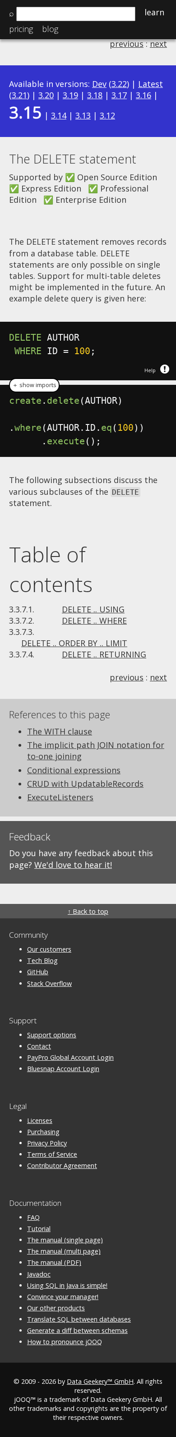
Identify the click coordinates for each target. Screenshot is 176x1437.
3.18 (94, 95)
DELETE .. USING (93, 609)
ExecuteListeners (60, 797)
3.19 (70, 95)
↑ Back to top (88, 911)
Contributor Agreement (62, 1165)
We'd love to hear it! (73, 864)
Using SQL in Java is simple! (67, 1285)
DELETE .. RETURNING (104, 654)
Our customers (49, 949)
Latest (150, 83)
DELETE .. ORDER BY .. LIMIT (74, 643)
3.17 (119, 95)
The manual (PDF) (54, 1262)
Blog (50, 28)
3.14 (58, 115)
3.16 (143, 95)
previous (127, 43)
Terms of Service (52, 1154)
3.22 (119, 83)
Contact (39, 1046)
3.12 (107, 115)
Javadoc (39, 1274)
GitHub (37, 971)
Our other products (56, 1308)
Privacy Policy (47, 1143)
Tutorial (39, 1228)
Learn (154, 12)
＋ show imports (34, 385)
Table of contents (51, 569)
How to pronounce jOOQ (64, 1341)
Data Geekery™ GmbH (100, 1381)
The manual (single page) (65, 1240)
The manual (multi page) (64, 1251)
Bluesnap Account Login (63, 1068)
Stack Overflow (49, 983)
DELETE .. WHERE (94, 620)
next (158, 43)
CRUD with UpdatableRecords (85, 783)
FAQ (33, 1217)
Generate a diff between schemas (77, 1330)
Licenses (39, 1120)
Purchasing (43, 1131)
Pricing (21, 28)
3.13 (83, 115)
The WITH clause (59, 731)
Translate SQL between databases (79, 1319)
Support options (51, 1035)
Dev (99, 83)
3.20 (46, 95)
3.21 (19, 95)
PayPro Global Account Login (70, 1057)
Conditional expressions (73, 770)
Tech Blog (42, 960)
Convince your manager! (62, 1296)
